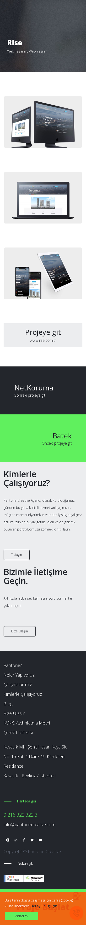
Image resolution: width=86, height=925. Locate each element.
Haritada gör (26, 801)
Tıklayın (16, 555)
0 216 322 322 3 (20, 815)
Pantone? (13, 665)
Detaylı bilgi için (44, 906)
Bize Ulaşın (19, 631)
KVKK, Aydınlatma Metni (27, 723)
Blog (8, 704)
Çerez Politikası (18, 732)
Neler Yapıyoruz (19, 675)
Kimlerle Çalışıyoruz (23, 694)
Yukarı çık (25, 863)
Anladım (21, 916)
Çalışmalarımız (18, 684)
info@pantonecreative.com (29, 824)
